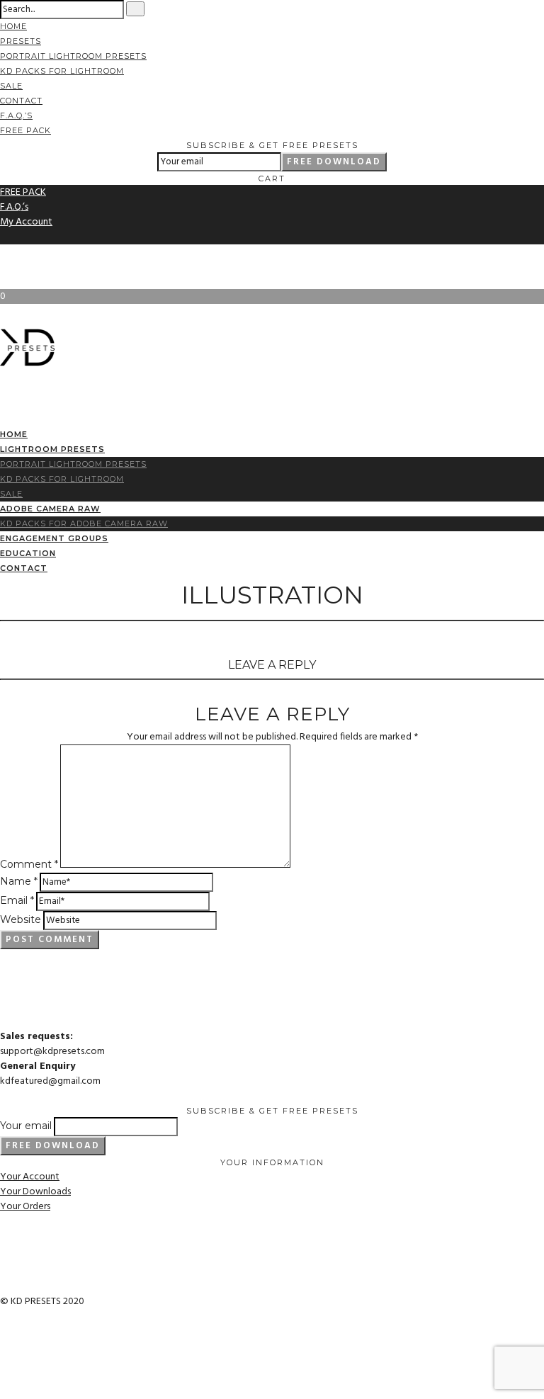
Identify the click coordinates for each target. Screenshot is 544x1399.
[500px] (4, 267)
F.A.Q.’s (16, 115)
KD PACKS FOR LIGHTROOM (62, 71)
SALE (11, 86)
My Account (26, 222)
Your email (26, 1125)
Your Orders (25, 1207)
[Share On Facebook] (4, 1346)
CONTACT (21, 101)
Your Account (30, 1177)
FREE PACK (25, 130)
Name (19, 881)
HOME (13, 26)
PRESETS (20, 41)
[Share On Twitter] (4, 1361)
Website (20, 919)
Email (17, 900)
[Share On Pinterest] (4, 1376)
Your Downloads (35, 1192)
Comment (29, 864)
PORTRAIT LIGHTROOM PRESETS (73, 56)
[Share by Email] (4, 1391)
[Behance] (4, 252)
